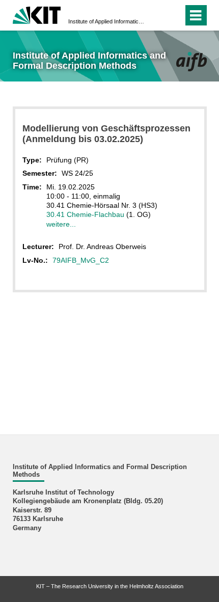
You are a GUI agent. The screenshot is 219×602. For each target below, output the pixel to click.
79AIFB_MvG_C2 (80, 260)
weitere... (61, 224)
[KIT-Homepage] (37, 14)
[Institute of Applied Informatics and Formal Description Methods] (191, 61)
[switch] (157, 15)
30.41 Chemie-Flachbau (85, 214)
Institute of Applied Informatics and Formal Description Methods (106, 21)
